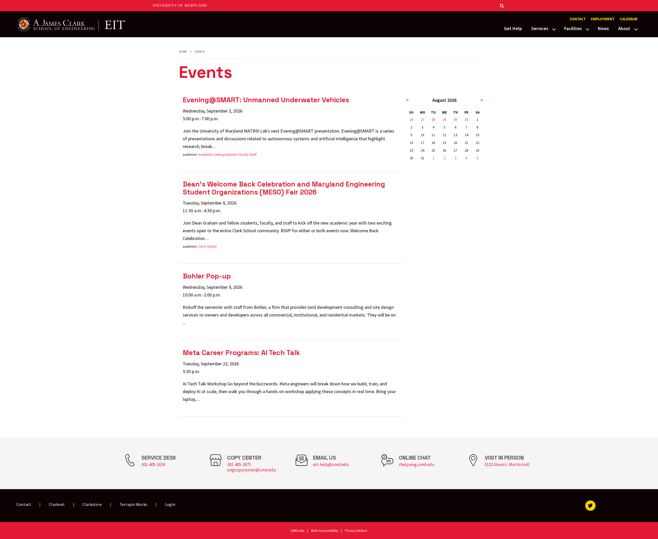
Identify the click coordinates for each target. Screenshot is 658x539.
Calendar (628, 19)
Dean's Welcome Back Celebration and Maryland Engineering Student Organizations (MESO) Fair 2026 (284, 188)
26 (411, 119)
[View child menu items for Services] (554, 28)
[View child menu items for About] (636, 28)
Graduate (205, 154)
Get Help (513, 28)
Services (539, 28)
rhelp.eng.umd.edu (416, 464)
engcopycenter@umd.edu (251, 470)
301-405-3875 (239, 464)
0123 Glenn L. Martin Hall (507, 464)
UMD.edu (297, 530)
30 (455, 119)
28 (433, 119)
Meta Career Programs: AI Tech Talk (241, 352)
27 (422, 119)
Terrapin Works (134, 504)
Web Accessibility (324, 530)
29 (444, 119)
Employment (603, 19)
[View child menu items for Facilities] (587, 28)
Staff (253, 154)
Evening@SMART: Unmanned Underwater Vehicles (266, 99)
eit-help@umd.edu (331, 464)
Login (170, 504)
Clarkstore (92, 504)
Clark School (207, 246)
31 (466, 119)
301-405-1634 (153, 464)
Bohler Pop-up (207, 276)
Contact (578, 19)
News (603, 28)
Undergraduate (225, 154)
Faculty (243, 154)
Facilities (573, 28)
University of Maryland (180, 5)
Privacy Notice (356, 530)
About (624, 28)
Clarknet (57, 504)
